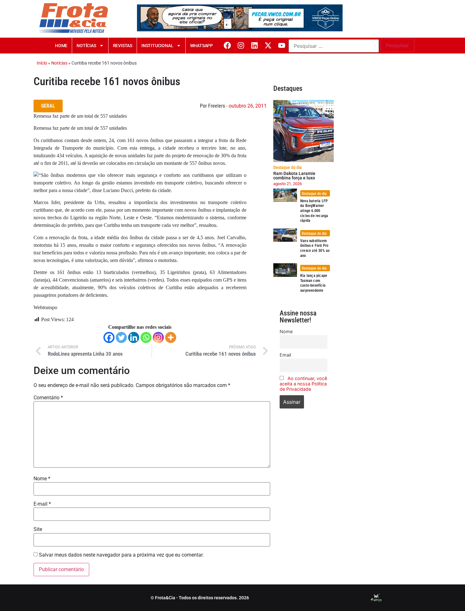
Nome (42, 478)
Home (61, 45)
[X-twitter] (268, 45)
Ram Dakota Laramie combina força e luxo (294, 175)
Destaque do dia (287, 167)
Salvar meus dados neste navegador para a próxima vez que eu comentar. (121, 555)
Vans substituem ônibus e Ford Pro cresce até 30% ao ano (315, 248)
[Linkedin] (254, 45)
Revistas (122, 45)
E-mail (42, 504)
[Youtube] (281, 45)
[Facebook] (227, 45)
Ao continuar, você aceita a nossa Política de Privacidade (303, 384)
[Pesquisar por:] (333, 46)
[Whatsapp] (146, 337)
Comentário (48, 397)
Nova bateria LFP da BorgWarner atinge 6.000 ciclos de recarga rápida (314, 211)
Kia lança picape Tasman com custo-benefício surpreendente (313, 283)
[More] (170, 337)
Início (42, 62)
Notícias (86, 45)
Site (38, 529)
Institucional (157, 45)
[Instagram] (241, 45)
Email (285, 355)
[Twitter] (121, 337)
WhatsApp (201, 45)
